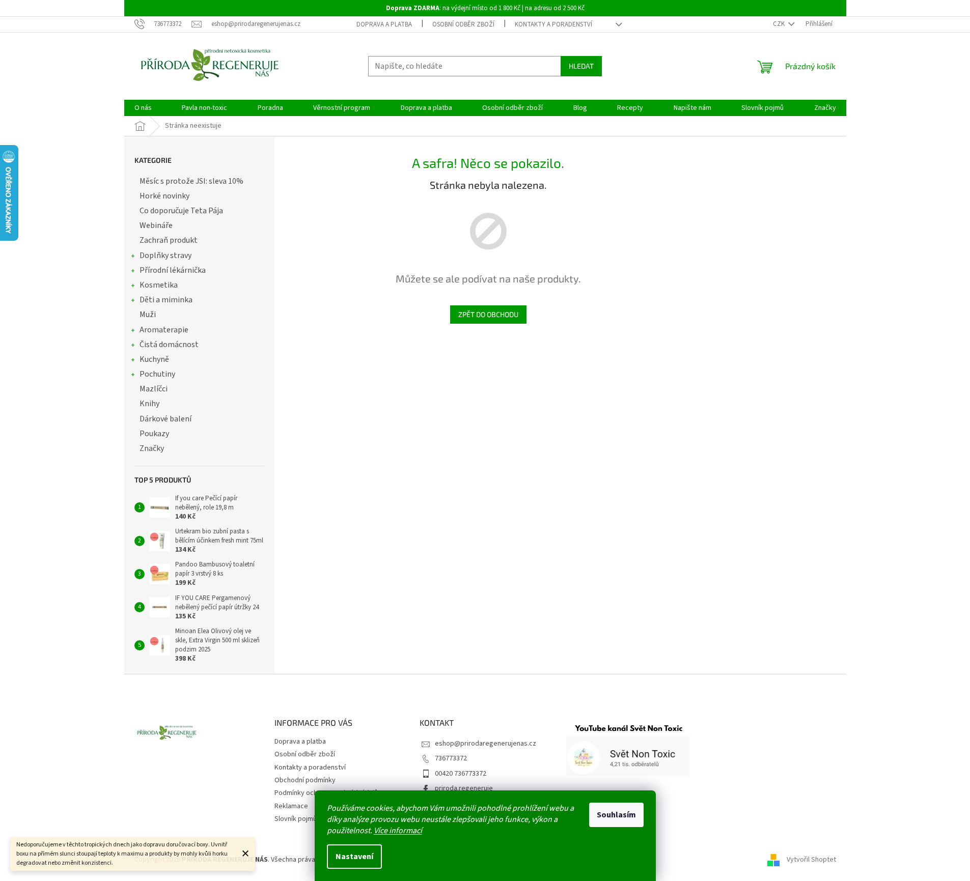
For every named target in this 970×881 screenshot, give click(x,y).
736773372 (451, 758)
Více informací (398, 830)
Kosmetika (159, 285)
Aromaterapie (164, 329)
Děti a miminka (166, 299)
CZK (779, 24)
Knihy (149, 403)
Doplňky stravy (165, 255)
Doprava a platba (384, 24)
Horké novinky (164, 196)
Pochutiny (157, 374)
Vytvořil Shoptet (811, 860)
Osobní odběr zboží (463, 24)
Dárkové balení (165, 418)
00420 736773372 (460, 774)
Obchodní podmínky (305, 780)
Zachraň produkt (169, 240)
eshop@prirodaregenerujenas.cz (485, 743)
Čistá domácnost (169, 344)
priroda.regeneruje (464, 788)
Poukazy (154, 433)
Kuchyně (154, 359)
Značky (152, 448)
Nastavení (354, 856)
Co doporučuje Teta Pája (181, 210)
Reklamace (291, 806)
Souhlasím (616, 814)
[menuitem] (143, 108)
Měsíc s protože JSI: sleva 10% (191, 181)
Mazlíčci (154, 388)
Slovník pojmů (295, 819)
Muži (148, 314)
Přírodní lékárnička (173, 270)
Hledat (581, 66)
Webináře (156, 225)
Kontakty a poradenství (553, 24)
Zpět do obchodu (488, 314)
